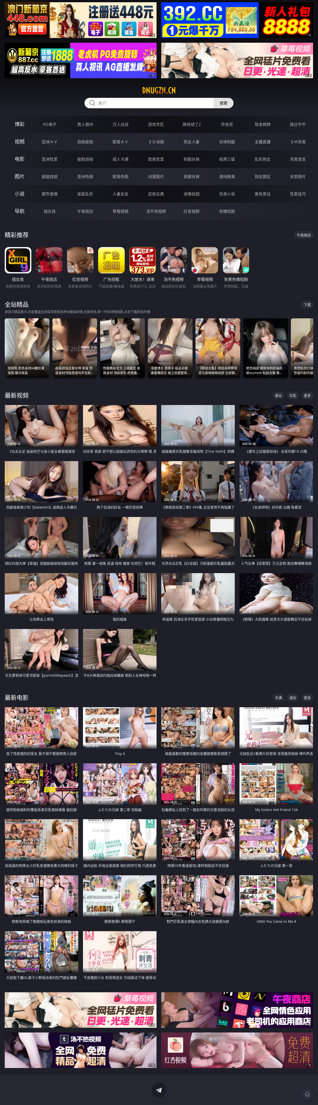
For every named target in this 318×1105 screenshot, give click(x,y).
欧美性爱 (156, 159)
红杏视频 (191, 211)
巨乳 (292, 395)
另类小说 (227, 194)
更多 (307, 395)
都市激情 (50, 194)
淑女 (292, 697)
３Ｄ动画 (156, 142)
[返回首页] (307, 1094)
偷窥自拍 (50, 176)
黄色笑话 (263, 194)
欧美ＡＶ (120, 142)
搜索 (224, 103)
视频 (20, 141)
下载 (307, 304)
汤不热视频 (156, 211)
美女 (278, 395)
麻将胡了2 (192, 124)
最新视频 (17, 395)
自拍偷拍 (85, 142)
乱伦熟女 (263, 159)
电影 (20, 159)
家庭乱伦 (85, 194)
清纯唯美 (227, 176)
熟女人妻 (191, 142)
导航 (20, 211)
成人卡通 (120, 159)
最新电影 (17, 697)
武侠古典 (156, 194)
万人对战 (120, 124)
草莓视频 (120, 211)
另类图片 (298, 176)
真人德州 (85, 124)
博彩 (20, 124)
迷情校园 (191, 194)
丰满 (278, 697)
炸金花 (227, 124)
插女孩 (50, 211)
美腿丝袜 (191, 176)
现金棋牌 (263, 124)
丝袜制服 (227, 142)
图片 (20, 176)
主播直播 (263, 142)
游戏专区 (156, 124)
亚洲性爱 (50, 159)
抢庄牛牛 (298, 124)
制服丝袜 (191, 159)
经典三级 (227, 159)
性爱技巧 (298, 194)
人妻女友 (120, 194)
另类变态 (298, 159)
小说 (20, 193)
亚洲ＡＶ (50, 142)
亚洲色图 (85, 176)
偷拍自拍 (85, 159)
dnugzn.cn (159, 90)
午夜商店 (85, 211)
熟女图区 (263, 176)
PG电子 (49, 124)
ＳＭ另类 (298, 142)
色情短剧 (227, 211)
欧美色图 (120, 176)
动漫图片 (156, 176)
